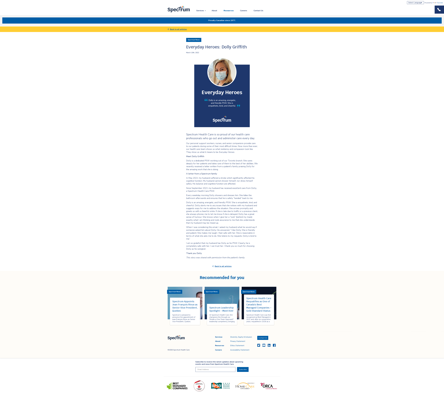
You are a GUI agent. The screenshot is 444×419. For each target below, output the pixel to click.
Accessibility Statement (239, 350)
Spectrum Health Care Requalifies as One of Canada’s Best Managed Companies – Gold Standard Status (258, 304)
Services (200, 10)
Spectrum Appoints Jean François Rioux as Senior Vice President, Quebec (185, 306)
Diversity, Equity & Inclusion (241, 337)
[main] (222, 178)
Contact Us (258, 10)
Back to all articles (178, 29)
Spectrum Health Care (177, 12)
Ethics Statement (237, 345)
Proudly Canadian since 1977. (222, 20)
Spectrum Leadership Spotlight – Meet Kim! (221, 309)
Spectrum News (194, 40)
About (214, 10)
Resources (229, 10)
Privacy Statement (237, 341)
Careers (243, 10)
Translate (440, 3)
